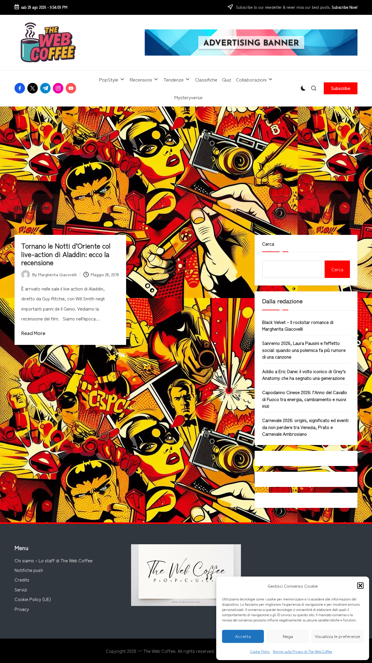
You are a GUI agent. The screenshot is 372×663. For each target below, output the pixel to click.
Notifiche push (29, 570)
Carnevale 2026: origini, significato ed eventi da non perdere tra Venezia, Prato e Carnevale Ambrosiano (305, 427)
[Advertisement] (186, 150)
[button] (360, 585)
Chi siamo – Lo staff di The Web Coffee (53, 560)
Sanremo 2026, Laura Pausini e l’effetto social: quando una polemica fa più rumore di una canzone (304, 350)
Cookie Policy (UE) (33, 599)
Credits (22, 579)
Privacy (22, 609)
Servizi (21, 589)
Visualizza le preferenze (337, 636)
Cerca (268, 243)
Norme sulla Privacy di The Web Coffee (302, 651)
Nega (288, 636)
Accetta (243, 636)
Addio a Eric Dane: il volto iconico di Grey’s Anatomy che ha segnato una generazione (304, 374)
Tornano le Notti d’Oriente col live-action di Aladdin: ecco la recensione (65, 253)
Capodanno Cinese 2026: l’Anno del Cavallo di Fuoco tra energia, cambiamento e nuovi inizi (304, 399)
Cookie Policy (260, 651)
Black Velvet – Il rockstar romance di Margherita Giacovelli (297, 325)
